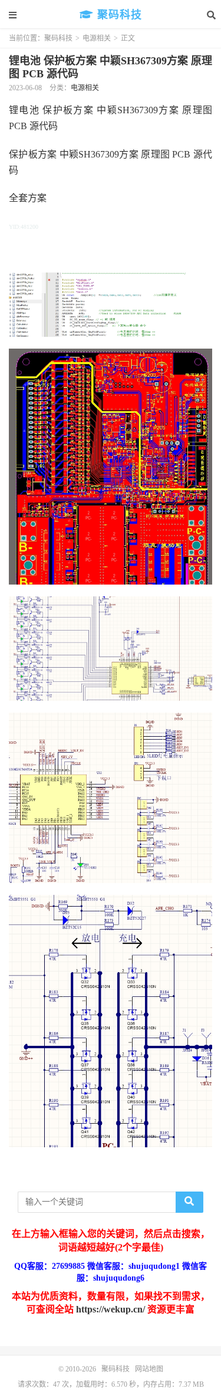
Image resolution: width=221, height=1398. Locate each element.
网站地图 (149, 1369)
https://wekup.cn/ (110, 1309)
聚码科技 (118, 15)
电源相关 (97, 38)
